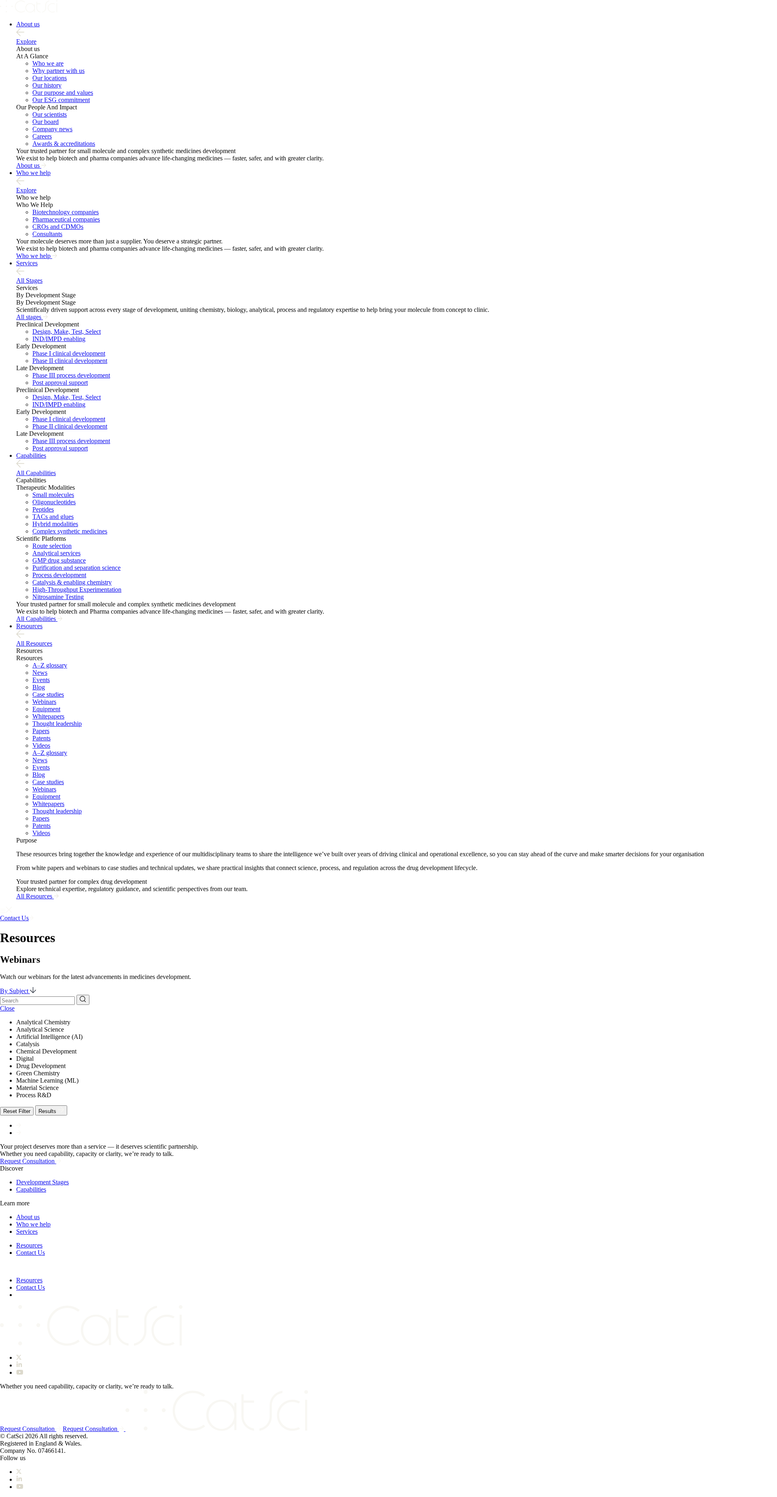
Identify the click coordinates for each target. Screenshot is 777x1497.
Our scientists (49, 114)
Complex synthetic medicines (69, 531)
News (39, 672)
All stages (29, 316)
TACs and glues (53, 516)
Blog (38, 687)
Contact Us (30, 1252)
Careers (42, 136)
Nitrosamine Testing (58, 596)
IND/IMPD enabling (58, 338)
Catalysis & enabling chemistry (72, 582)
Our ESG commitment (61, 99)
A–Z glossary (49, 665)
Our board (45, 121)
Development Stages (42, 1182)
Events (41, 679)
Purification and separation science (76, 567)
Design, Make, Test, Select (66, 331)
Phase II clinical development (69, 360)
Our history (47, 85)
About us (28, 24)
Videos (41, 745)
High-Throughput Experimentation (76, 589)
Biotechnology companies (65, 212)
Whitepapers (48, 716)
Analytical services (56, 553)
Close (7, 1008)
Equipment (46, 709)
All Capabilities (36, 472)
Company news (52, 129)
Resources (29, 626)
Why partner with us (58, 70)
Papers (40, 730)
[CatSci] (28, 10)
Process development (59, 575)
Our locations (49, 78)
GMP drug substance (59, 560)
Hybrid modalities (55, 523)
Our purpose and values (62, 92)
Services (27, 263)
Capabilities (31, 455)
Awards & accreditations (63, 143)
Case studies (48, 694)
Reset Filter (16, 1111)
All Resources (34, 643)
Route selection (52, 545)
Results (48, 1111)
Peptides (43, 509)
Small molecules (53, 494)
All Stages (29, 280)
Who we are (48, 63)
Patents (41, 738)
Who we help (33, 172)
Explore (26, 41)
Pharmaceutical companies (66, 219)
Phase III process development (71, 375)
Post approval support (60, 382)
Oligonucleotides (54, 502)
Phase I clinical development (68, 353)
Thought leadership (57, 723)
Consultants (47, 233)
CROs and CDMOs (57, 226)
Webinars (44, 701)
